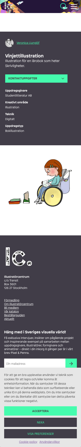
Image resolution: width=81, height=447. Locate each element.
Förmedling (11, 300)
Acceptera (40, 411)
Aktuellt (9, 319)
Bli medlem (11, 308)
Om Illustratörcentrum (18, 304)
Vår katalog (11, 311)
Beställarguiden (14, 315)
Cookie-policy (28, 442)
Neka (40, 422)
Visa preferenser (40, 434)
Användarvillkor (49, 442)
